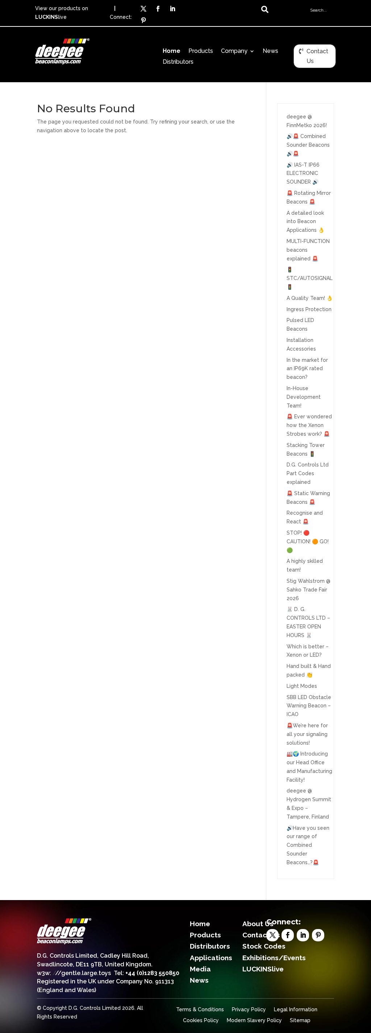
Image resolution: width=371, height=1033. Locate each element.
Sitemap (300, 1020)
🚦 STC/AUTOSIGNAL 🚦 (310, 278)
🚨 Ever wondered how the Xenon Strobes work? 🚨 (309, 425)
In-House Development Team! (304, 397)
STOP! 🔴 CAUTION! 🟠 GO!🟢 (308, 541)
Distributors (178, 62)
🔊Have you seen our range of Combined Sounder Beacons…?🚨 (308, 845)
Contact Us (317, 56)
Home (171, 51)
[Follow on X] (143, 8)
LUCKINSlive (263, 969)
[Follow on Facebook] (158, 8)
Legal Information (295, 1009)
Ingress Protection (309, 309)
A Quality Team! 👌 (310, 298)
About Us (258, 924)
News (270, 51)
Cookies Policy (201, 1020)
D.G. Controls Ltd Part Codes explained (308, 473)
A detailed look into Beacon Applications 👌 (305, 221)
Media (200, 969)
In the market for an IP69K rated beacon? (307, 368)
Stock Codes (263, 946)
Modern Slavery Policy (254, 1020)
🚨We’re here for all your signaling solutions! (307, 734)
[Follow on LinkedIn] (172, 8)
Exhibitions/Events (274, 958)
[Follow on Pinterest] (143, 20)
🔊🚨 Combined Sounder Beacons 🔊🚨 (308, 144)
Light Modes (302, 686)
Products (200, 51)
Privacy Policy (249, 1009)
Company (234, 51)
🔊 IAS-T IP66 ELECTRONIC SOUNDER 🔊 (303, 173)
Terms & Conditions (200, 1009)
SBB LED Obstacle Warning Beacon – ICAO (309, 706)
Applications (211, 958)
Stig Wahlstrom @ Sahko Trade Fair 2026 (308, 589)
